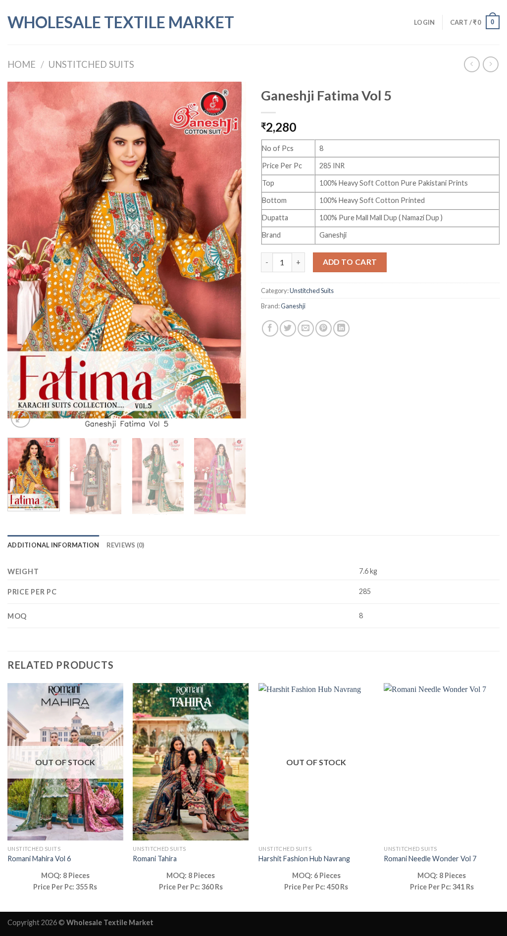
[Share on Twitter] (288, 328)
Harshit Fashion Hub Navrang (304, 858)
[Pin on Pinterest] (323, 328)
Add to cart (350, 261)
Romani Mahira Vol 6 (39, 858)
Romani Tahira (155, 858)
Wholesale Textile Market (120, 22)
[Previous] (25, 256)
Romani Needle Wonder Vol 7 (430, 858)
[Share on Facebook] (270, 328)
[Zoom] (20, 418)
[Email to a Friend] (306, 328)
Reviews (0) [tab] (125, 545)
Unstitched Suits (91, 64)
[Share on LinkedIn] (341, 328)
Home (21, 64)
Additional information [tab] (53, 545)
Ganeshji (293, 306)
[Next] (229, 256)
